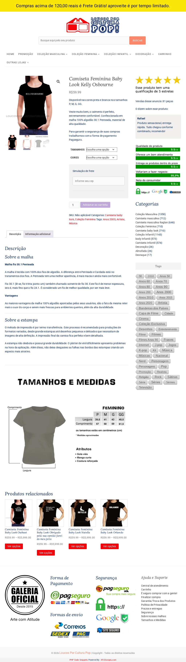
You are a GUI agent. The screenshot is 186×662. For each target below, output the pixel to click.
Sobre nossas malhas (153, 616)
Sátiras (172, 377)
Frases (168, 339)
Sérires (170, 382)
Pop (164, 366)
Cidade (169, 313)
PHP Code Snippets (79, 660)
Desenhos (146, 329)
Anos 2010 (146, 297)
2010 (151, 276)
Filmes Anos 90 (148, 339)
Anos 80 (144, 286)
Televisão (145, 387)
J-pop (158, 345)
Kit (154, 350)
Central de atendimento (154, 585)
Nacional (162, 355)
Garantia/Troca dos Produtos (158, 600)
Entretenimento (168, 329)
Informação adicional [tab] (37, 234)
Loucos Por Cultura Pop (74, 653)
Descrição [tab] (15, 234)
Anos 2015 (165, 297)
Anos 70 (161, 281)
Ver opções (13, 546)
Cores (74, 157)
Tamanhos (77, 149)
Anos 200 (145, 292)
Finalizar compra (151, 597)
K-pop (143, 350)
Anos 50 (165, 276)
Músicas (144, 355)
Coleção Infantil (116, 54)
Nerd (142, 361)
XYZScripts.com (108, 660)
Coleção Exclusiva (152, 324)
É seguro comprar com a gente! (159, 593)
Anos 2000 (109, 219)
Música (73, 223)
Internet (144, 345)
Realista (162, 371)
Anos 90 (161, 287)
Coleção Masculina (51, 54)
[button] (58, 81)
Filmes (156, 334)
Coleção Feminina (84, 54)
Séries (155, 382)
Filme (142, 334)
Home (10, 54)
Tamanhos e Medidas (153, 620)
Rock (158, 377)
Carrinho (164, 54)
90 (140, 276)
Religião (144, 377)
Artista (120, 219)
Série (142, 382)
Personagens (147, 366)
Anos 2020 (145, 302)
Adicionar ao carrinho (95, 204)
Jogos (172, 345)
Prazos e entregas (151, 608)
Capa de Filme (149, 313)
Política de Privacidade (154, 604)
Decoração (143, 54)
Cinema (143, 318)
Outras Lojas (16, 62)
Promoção (25, 54)
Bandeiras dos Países (153, 308)
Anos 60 (144, 281)
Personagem (159, 361)
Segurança (147, 612)
